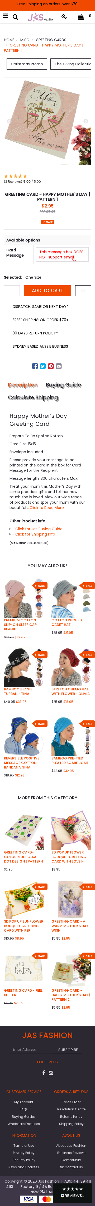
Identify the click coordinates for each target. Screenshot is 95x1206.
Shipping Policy (71, 1124)
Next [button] (85, 121)
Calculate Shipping (33, 397)
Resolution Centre (71, 1109)
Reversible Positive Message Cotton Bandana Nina (21, 763)
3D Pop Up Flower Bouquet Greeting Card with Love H (68, 857)
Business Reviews (71, 1152)
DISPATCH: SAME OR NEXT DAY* (40, 306)
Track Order (71, 1102)
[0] (81, 17)
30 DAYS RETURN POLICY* (35, 333)
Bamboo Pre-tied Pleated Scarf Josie (70, 760)
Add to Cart (47, 290)
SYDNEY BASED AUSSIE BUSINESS (40, 346)
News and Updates (23, 1167)
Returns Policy (71, 1116)
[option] (47, 121)
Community (71, 1160)
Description (22, 384)
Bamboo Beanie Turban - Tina (18, 691)
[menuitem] (35, 367)
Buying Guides (24, 1116)
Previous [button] (9, 121)
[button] (72, 1193)
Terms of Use (23, 1145)
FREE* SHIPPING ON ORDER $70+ (41, 319)
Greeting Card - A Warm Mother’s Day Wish (69, 926)
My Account (23, 1102)
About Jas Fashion (71, 1145)
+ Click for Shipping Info (33, 534)
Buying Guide (63, 384)
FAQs (24, 1109)
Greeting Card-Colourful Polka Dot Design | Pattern (23, 857)
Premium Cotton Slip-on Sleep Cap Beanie (20, 625)
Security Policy (23, 1160)
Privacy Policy (24, 1152)
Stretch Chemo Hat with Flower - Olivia (70, 691)
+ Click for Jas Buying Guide (37, 529)
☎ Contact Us (71, 1167)
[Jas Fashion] (41, 16)
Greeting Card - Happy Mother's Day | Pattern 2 (70, 995)
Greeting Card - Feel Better (23, 992)
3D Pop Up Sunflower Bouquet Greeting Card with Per (23, 926)
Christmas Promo (27, 64)
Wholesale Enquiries (24, 1124)
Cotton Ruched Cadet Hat (66, 622)
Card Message (15, 252)
